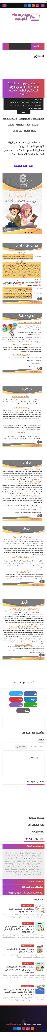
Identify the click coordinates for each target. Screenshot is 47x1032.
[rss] (33, 5)
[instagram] (37, 5)
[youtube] (23, 1028)
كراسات (11, 105)
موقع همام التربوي (13, 1024)
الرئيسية (36, 46)
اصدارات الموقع (25, 102)
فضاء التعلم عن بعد (28, 105)
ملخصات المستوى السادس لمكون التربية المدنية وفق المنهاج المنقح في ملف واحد (19, 929)
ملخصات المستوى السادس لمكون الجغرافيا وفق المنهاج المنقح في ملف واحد (19, 969)
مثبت (39, 108)
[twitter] (29, 5)
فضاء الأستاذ (37, 105)
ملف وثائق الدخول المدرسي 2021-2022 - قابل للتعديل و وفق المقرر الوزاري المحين (19, 991)
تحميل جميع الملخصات (23, 682)
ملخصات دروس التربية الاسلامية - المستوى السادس (20, 950)
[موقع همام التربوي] (23, 18)
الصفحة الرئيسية (36, 102)
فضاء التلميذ (18, 105)
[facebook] (25, 5)
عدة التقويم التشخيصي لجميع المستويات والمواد (21, 910)
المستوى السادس (14, 102)
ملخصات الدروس (32, 108)
